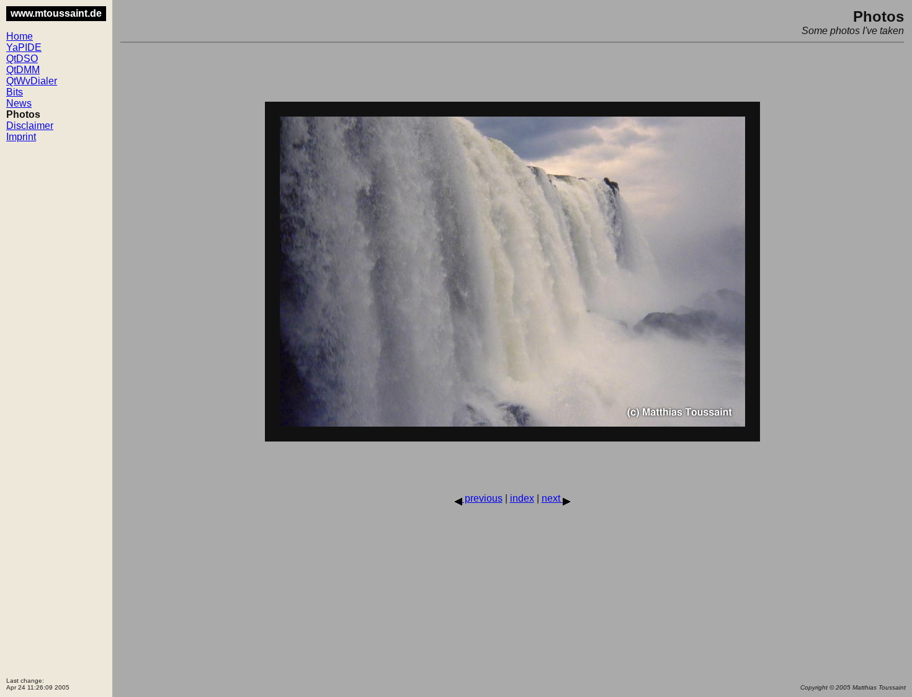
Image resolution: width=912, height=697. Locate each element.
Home (19, 36)
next (552, 498)
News (19, 103)
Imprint (21, 136)
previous (482, 498)
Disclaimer (29, 125)
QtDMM (23, 69)
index (522, 498)
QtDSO (22, 58)
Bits (14, 92)
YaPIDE (24, 47)
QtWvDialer (31, 81)
